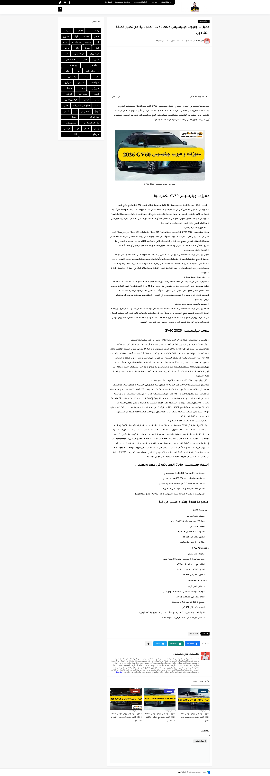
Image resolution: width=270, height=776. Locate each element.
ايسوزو (66, 36)
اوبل (76, 36)
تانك (97, 48)
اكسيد (68, 30)
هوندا (77, 128)
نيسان (96, 128)
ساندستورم (72, 76)
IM (75, 134)
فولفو (86, 99)
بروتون (88, 42)
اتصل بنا (108, 2)
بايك (97, 42)
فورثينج (69, 94)
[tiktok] (60, 2)
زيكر (86, 76)
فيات (97, 105)
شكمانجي (182, 772)
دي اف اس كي (92, 71)
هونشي (67, 128)
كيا (75, 111)
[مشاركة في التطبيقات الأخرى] (148, 643)
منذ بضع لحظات (201, 711)
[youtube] (65, 2)
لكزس (66, 111)
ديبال (78, 71)
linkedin (119, 672)
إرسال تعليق (200, 741)
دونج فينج (74, 65)
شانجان (69, 88)
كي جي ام (85, 111)
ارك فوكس (94, 30)
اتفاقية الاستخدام (140, 2)
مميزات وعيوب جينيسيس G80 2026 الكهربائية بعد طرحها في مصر (195, 717)
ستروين (81, 82)
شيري (96, 94)
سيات (82, 88)
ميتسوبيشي (71, 123)
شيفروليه (83, 94)
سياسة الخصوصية (122, 2)
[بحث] (60, 9)
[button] (192, 643)
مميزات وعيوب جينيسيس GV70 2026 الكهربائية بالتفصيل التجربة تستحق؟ (126, 717)
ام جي (96, 36)
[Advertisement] (160, 71)
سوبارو (68, 82)
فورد (97, 99)
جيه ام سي (94, 65)
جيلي (85, 59)
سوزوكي (95, 88)
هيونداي (96, 134)
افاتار (80, 30)
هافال (86, 128)
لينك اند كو (94, 117)
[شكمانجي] (194, 7)
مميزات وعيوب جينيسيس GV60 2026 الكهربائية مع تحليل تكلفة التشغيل (160, 717)
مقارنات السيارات (91, 123)
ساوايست (95, 82)
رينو (97, 76)
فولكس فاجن (71, 99)
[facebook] (69, 2)
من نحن (154, 2)
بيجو (65, 42)
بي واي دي (76, 42)
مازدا (74, 117)
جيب (66, 53)
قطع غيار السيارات (81, 105)
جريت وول (94, 53)
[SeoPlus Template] (208, 772)
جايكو (67, 48)
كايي (66, 105)
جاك (77, 48)
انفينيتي (85, 36)
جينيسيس (203, 21)
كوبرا (97, 111)
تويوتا (87, 48)
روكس (67, 71)
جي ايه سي (79, 53)
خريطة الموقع (165, 2)
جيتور (97, 59)
